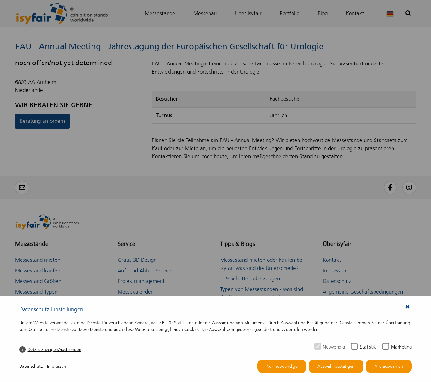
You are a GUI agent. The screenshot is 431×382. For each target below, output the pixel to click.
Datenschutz (31, 366)
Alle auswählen (389, 366)
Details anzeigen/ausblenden (54, 349)
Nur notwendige (282, 366)
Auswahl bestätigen (336, 366)
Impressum (57, 366)
